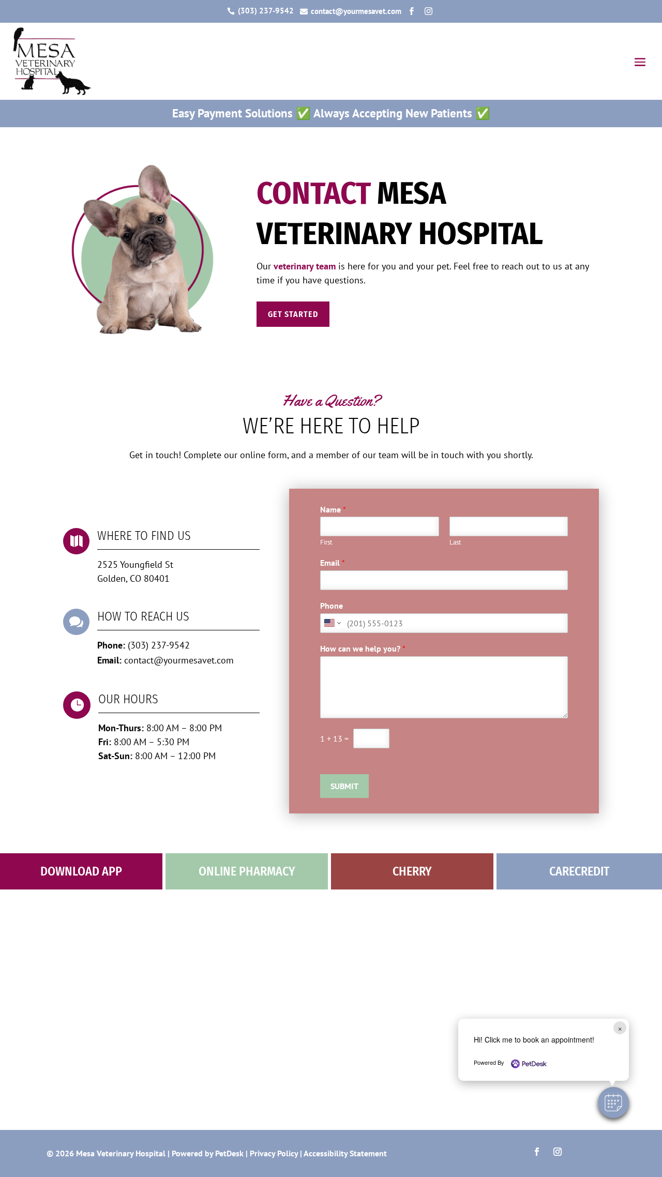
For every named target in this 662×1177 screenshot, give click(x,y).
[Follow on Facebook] (537, 1151)
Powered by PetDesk (208, 1153)
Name (333, 509)
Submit (344, 786)
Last (455, 542)
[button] (613, 1102)
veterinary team (305, 266)
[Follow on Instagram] (557, 1151)
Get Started (293, 314)
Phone (331, 605)
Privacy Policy (274, 1153)
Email (332, 562)
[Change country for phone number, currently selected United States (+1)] (331, 623)
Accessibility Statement (345, 1153)
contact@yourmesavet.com (179, 660)
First (326, 542)
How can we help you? (362, 648)
